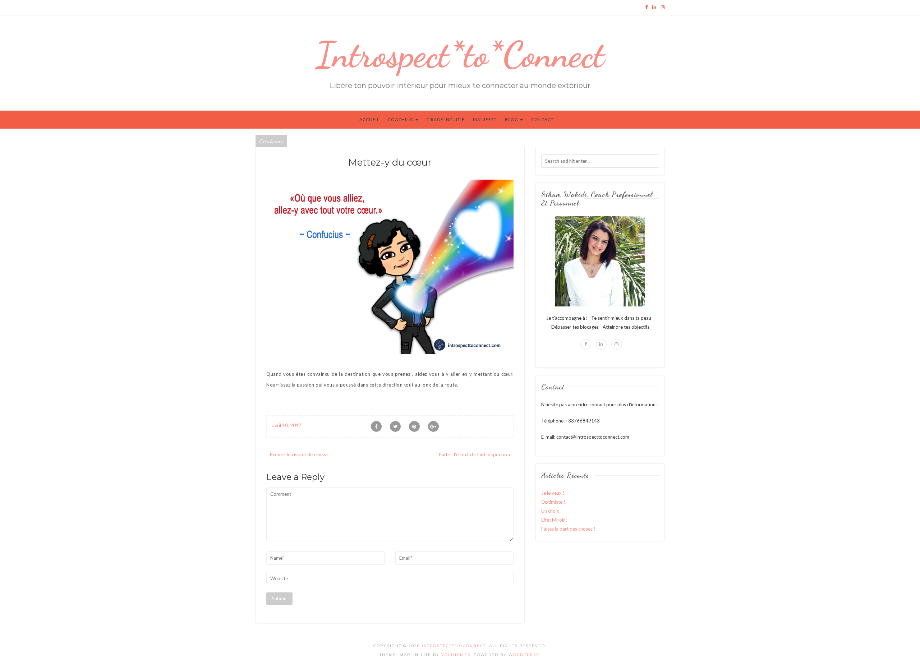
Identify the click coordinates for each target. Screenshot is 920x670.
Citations (271, 141)
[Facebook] (646, 7)
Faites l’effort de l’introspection (474, 454)
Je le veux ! (553, 493)
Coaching (401, 119)
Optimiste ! (553, 502)
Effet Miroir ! (554, 520)
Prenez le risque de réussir (300, 454)
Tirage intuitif (446, 119)
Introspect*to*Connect (460, 54)
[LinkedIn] (654, 7)
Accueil (369, 119)
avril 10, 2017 (287, 425)
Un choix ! (551, 511)
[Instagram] (663, 7)
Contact (542, 119)
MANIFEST (485, 119)
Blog (512, 119)
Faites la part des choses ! (568, 529)
